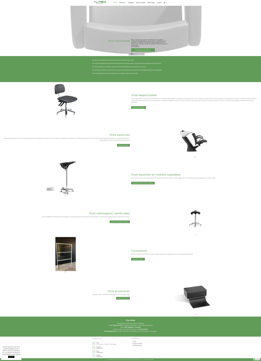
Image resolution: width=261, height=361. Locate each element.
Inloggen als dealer (137, 343)
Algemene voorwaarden (147, 359)
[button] (67, 118)
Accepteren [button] (11, 356)
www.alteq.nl (99, 356)
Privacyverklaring (137, 345)
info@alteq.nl (99, 352)
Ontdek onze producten (143, 50)
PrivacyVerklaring (137, 359)
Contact (134, 341)
